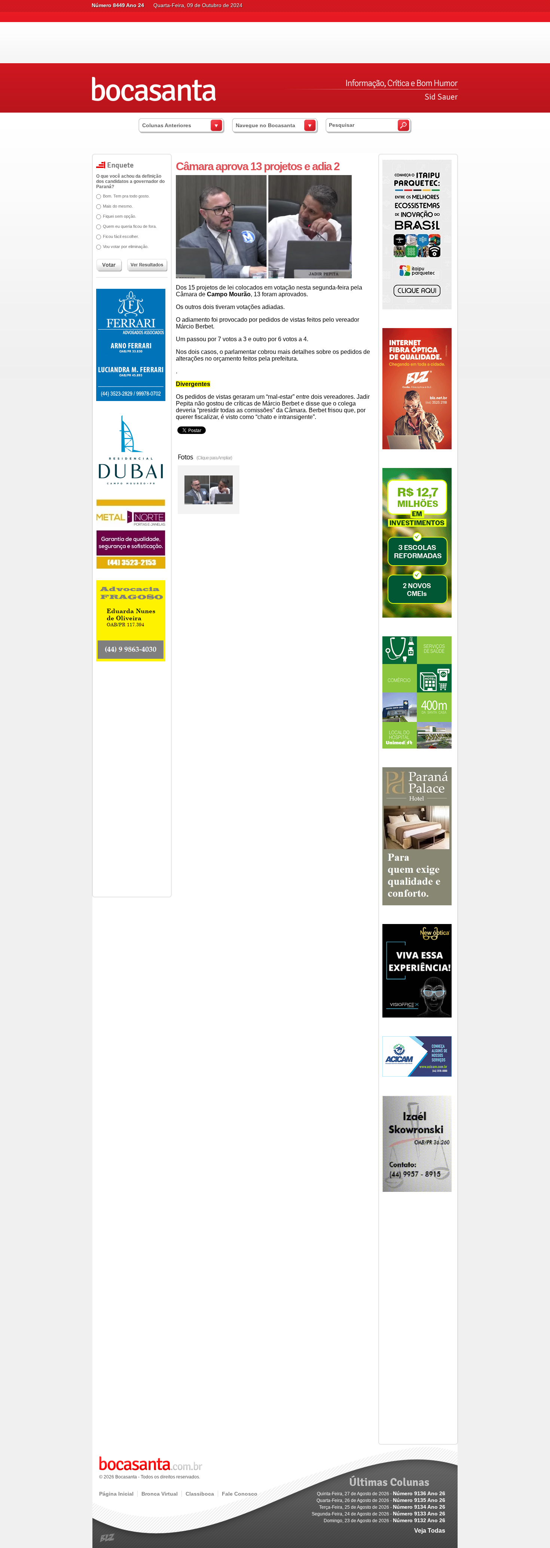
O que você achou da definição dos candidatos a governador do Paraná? (130, 181)
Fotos (205, 456)
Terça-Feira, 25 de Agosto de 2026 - (382, 1507)
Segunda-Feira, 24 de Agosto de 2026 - (378, 1514)
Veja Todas (429, 1530)
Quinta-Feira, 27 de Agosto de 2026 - (381, 1493)
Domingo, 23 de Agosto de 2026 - (384, 1520)
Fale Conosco (239, 1494)
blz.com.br (107, 1538)
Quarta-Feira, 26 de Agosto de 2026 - (381, 1500)
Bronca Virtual (159, 1494)
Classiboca (200, 1494)
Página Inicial (116, 1494)
